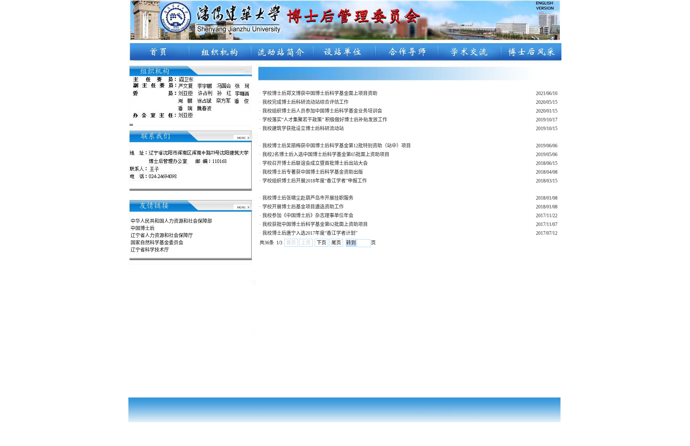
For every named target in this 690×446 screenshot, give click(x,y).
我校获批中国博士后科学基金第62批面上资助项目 (315, 224)
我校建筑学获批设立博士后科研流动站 (303, 128)
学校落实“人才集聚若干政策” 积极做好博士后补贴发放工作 (324, 120)
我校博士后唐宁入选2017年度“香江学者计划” (309, 233)
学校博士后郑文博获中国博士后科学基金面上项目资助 (319, 93)
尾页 (336, 243)
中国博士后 (143, 228)
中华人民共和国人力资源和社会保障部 (171, 221)
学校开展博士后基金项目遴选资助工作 (303, 207)
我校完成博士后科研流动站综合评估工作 (305, 102)
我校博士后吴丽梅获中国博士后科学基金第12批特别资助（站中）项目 (336, 146)
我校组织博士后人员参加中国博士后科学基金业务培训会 (322, 111)
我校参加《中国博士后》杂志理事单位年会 (307, 215)
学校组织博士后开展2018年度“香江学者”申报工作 (314, 181)
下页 (321, 243)
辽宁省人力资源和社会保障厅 (162, 235)
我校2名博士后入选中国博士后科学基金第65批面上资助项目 (325, 154)
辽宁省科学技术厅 (150, 250)
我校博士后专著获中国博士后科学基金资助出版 (312, 172)
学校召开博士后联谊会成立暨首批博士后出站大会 (315, 163)
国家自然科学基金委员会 (157, 243)
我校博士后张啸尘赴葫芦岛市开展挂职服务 (307, 198)
